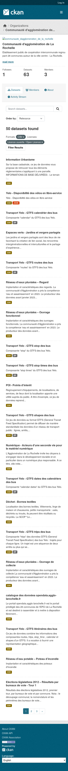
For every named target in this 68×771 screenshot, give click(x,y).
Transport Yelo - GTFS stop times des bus (32, 365)
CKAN (7, 749)
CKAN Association (11, 737)
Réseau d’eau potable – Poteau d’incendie (32, 659)
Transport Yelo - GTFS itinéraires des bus (31, 629)
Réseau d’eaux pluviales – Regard (27, 282)
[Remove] (23, 137)
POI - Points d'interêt (19, 385)
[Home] (5, 25)
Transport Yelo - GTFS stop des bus (28, 346)
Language (7, 755)
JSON (16, 203)
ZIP (15, 222)
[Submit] (57, 109)
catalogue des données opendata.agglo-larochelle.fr (31, 597)
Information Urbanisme (20, 159)
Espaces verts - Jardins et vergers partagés (33, 232)
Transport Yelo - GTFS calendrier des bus (31, 213)
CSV (9, 183)
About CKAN (8, 728)
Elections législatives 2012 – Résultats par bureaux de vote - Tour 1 (32, 683)
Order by (11, 118)
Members (34, 89)
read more (8, 61)
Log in (61, 2)
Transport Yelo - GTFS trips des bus (28, 532)
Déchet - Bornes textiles (21, 502)
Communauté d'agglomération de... (30, 30)
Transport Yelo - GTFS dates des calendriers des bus (33, 480)
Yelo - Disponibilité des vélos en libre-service (34, 193)
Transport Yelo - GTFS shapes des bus (30, 415)
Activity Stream (18, 96)
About (50, 89)
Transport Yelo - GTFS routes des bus (29, 262)
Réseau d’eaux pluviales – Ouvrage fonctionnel (28, 314)
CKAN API (7, 733)
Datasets (15, 89)
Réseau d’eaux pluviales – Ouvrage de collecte (30, 563)
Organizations (19, 25)
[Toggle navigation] (61, 12)
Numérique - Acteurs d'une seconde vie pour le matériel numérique (34, 447)
